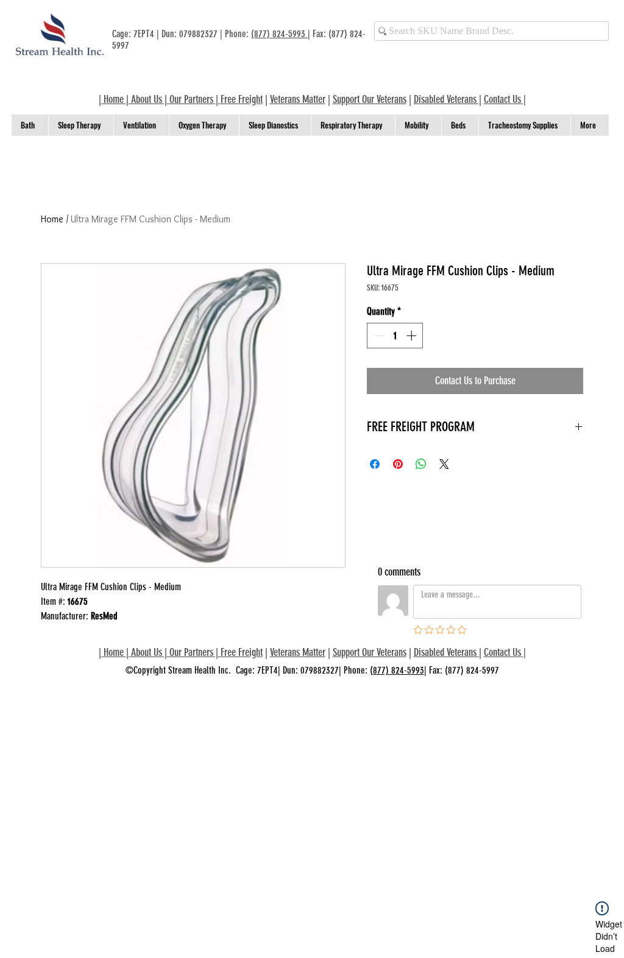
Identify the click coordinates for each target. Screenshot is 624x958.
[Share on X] (444, 464)
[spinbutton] (395, 335)
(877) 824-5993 (279, 34)
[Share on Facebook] (374, 464)
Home (52, 219)
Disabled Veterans (446, 99)
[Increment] (412, 335)
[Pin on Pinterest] (398, 464)
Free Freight (242, 652)
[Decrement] (378, 335)
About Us (146, 99)
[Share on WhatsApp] (421, 464)
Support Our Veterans (369, 99)
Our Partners (191, 99)
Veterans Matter (297, 99)
